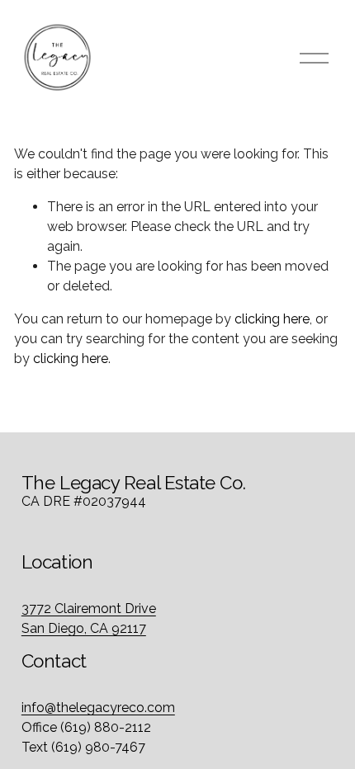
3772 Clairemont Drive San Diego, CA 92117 (88, 618)
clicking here (272, 319)
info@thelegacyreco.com (98, 707)
